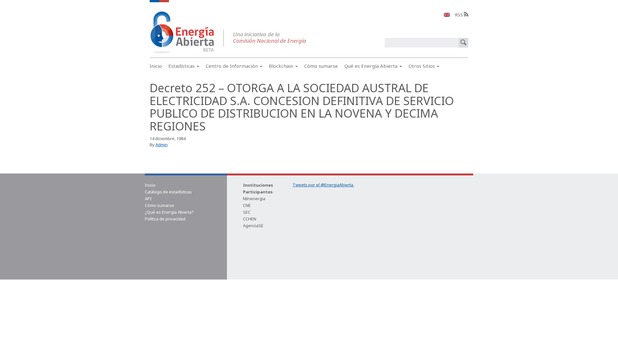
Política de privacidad (165, 219)
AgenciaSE (253, 225)
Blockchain (282, 66)
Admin (161, 144)
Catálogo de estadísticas (168, 192)
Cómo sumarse (321, 66)
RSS (459, 15)
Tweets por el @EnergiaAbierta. (323, 185)
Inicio (156, 66)
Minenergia (254, 198)
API (148, 198)
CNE (247, 205)
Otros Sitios (422, 66)
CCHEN (249, 219)
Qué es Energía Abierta (371, 66)
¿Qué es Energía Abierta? (169, 212)
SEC (246, 212)
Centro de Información (232, 66)
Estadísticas (182, 66)
